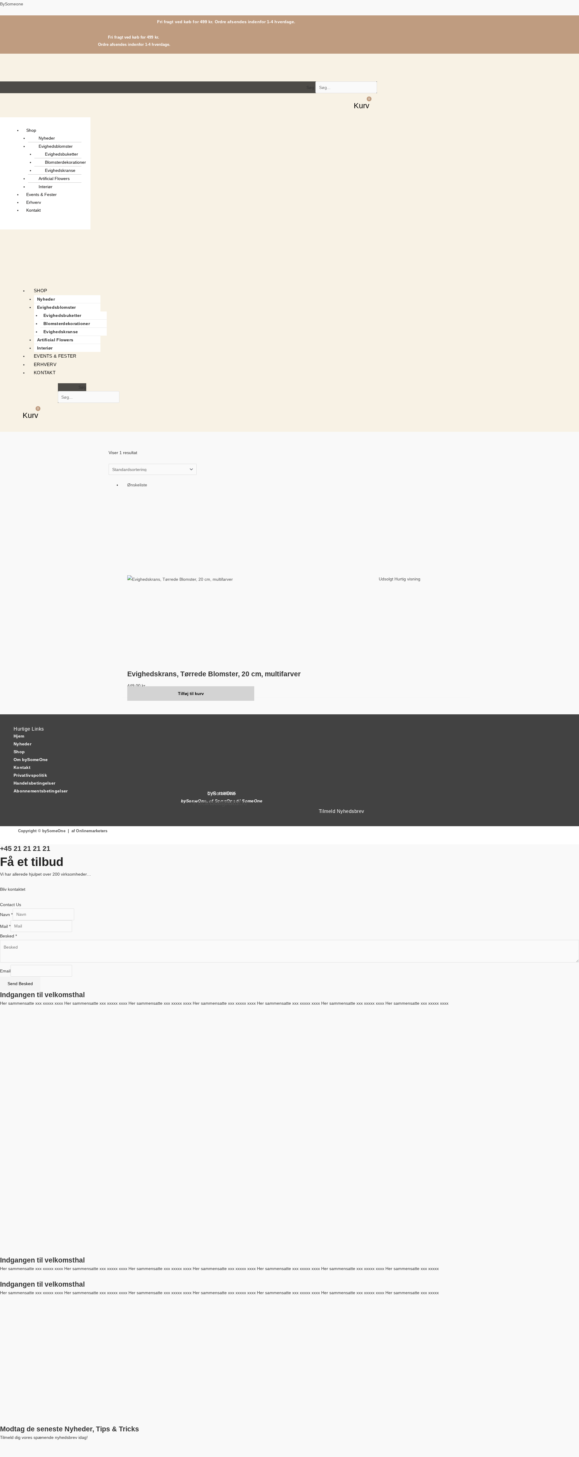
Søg (310, 87)
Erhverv (33, 202)
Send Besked (20, 983)
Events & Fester (41, 194)
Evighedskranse (60, 170)
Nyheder (47, 138)
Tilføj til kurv (191, 693)
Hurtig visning (407, 579)
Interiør (45, 186)
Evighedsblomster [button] (56, 146)
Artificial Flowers (54, 178)
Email (5, 970)
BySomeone (11, 4)
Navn (6, 914)
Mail (5, 926)
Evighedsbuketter (61, 154)
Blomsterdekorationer (65, 162)
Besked (8, 936)
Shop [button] (31, 130)
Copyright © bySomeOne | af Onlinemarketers (62, 831)
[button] (51, 130)
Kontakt (33, 210)
